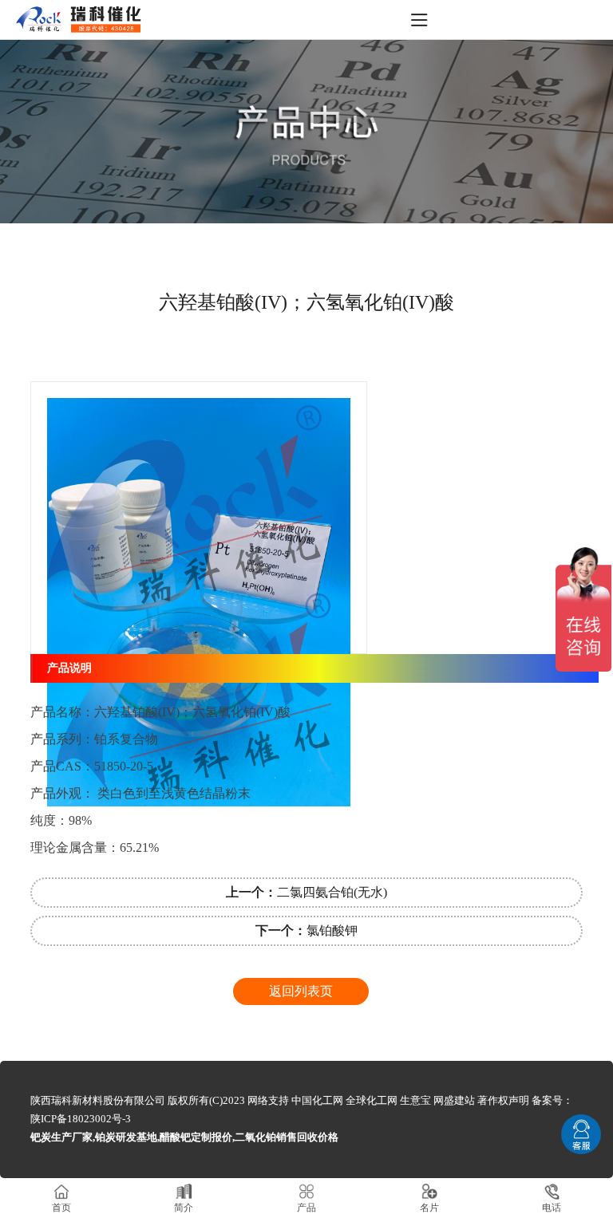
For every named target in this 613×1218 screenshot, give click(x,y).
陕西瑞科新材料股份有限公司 (97, 1100)
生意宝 (415, 1100)
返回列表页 (301, 991)
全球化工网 (371, 1100)
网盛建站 (454, 1100)
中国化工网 (317, 1100)
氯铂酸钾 (306, 930)
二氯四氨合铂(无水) (306, 892)
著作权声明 (503, 1100)
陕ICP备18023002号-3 (80, 1119)
